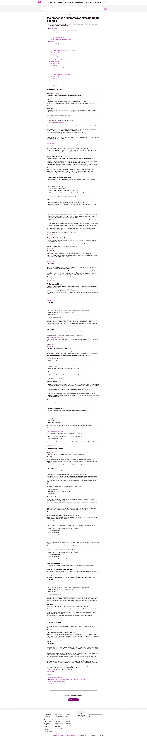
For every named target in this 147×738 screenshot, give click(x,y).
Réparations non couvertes (59, 67)
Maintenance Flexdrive (54, 48)
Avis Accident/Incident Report (92, 640)
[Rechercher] (105, 9)
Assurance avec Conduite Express (57, 681)
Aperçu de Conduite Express (55, 677)
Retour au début (50, 105)
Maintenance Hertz (53, 28)
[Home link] (40, 2)
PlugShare (79, 209)
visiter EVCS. (59, 231)
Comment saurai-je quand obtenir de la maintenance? (65, 30)
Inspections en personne (58, 37)
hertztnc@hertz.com (51, 134)
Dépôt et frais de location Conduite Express (59, 683)
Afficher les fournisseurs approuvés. (55, 141)
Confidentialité (61, 735)
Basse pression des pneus (58, 59)
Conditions (55, 735)
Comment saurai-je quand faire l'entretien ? (62, 74)
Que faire (55, 83)
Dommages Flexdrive (54, 61)
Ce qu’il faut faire (56, 33)
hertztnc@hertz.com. (58, 122)
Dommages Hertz (53, 41)
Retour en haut (50, 143)
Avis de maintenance (54, 72)
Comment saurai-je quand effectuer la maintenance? (64, 50)
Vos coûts (55, 35)
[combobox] (106, 2)
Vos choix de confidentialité (70, 735)
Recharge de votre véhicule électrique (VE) (62, 39)
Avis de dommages (53, 80)
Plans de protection (57, 70)
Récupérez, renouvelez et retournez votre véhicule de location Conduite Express (67, 679)
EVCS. (84, 209)
